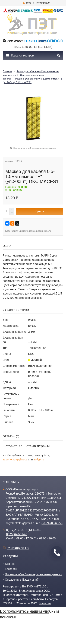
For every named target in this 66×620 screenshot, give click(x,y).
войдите (38, 459)
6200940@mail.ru (18, 548)
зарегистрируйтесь (15, 459)
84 (49, 47)
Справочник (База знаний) (22, 579)
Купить (40, 211)
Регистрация (43, 2)
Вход (28, 2)
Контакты (11, 569)
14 (45, 47)
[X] (17, 223)
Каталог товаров (22, 55)
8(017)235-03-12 (25, 47)
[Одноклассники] (12, 223)
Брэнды (10, 563)
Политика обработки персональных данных (33, 574)
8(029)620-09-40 (16, 534)
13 (41, 47)
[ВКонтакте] (7, 223)
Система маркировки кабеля (35, 230)
